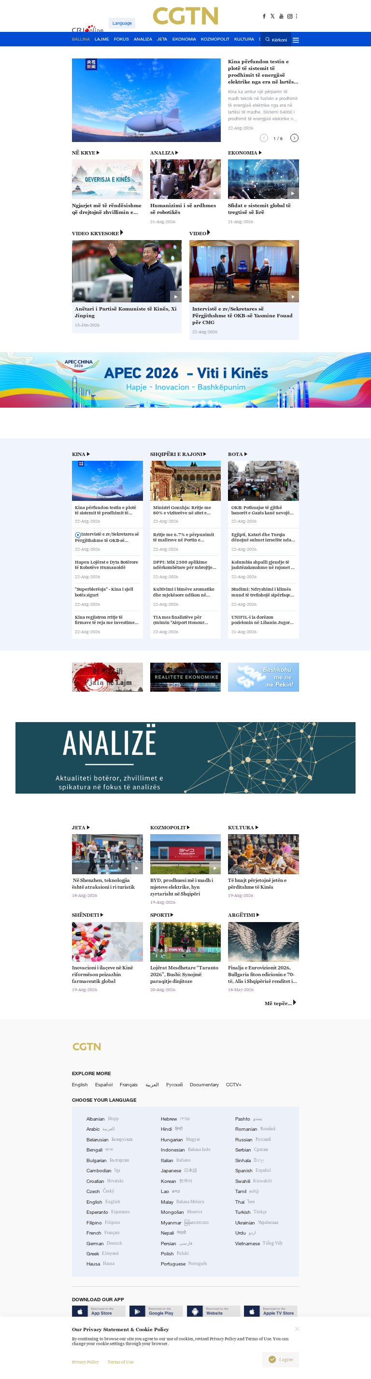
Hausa (100, 1264)
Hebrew (175, 1119)
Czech (100, 1191)
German (104, 1243)
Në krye (83, 153)
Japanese (179, 1170)
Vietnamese (259, 1243)
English (80, 1084)
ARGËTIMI (241, 915)
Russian (253, 1140)
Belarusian (109, 1140)
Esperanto (108, 1212)
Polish (175, 1254)
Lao (170, 1191)
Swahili (253, 1181)
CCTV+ (234, 1084)
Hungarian (180, 1140)
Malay (182, 1202)
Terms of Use (120, 1362)
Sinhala (249, 1160)
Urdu (245, 1233)
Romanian (255, 1129)
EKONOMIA (242, 153)
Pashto (248, 1119)
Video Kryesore (95, 233)
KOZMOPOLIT (168, 828)
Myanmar (185, 1223)
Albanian (102, 1119)
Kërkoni (279, 40)
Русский (174, 1084)
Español (104, 1084)
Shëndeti (85, 915)
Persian (176, 1243)
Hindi (172, 1129)
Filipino (103, 1223)
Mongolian (181, 1212)
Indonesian (186, 1150)
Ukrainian (256, 1223)
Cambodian (103, 1170)
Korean (176, 1181)
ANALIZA (162, 153)
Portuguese (184, 1264)
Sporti (160, 915)
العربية (152, 1084)
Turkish (251, 1212)
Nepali (173, 1233)
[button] (264, 138)
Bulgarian (107, 1160)
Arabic (100, 1129)
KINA (79, 454)
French (103, 1233)
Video (197, 233)
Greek (102, 1254)
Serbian (251, 1150)
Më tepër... (278, 1003)
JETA (79, 828)
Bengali (99, 1150)
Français (129, 1084)
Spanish (253, 1170)
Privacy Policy (85, 1362)
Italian (176, 1160)
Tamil (247, 1191)
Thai (245, 1202)
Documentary (204, 1084)
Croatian (105, 1181)
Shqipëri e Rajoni (176, 454)
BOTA (235, 454)
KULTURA (241, 828)
